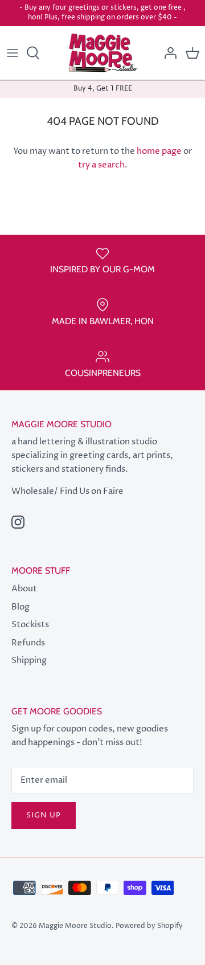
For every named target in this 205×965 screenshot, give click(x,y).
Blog (20, 607)
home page (159, 151)
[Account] (167, 53)
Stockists (30, 625)
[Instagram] (17, 522)
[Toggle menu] (12, 53)
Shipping (29, 660)
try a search (101, 165)
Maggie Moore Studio (75, 926)
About (24, 589)
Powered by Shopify (149, 926)
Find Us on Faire (92, 491)
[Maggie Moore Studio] (102, 53)
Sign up (43, 815)
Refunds (28, 643)
